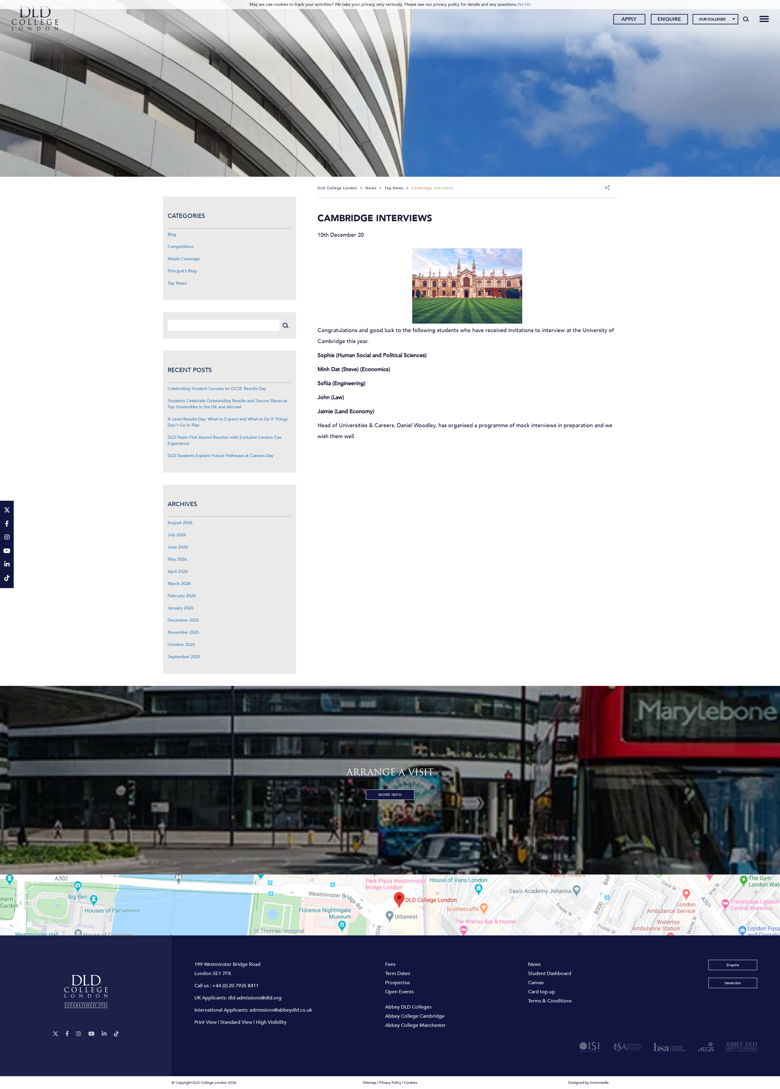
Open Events (399, 991)
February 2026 (182, 596)
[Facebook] (67, 1034)
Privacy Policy (390, 1082)
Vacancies (733, 983)
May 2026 (177, 559)
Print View (205, 1022)
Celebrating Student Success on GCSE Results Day (217, 389)
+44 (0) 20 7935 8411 (235, 985)
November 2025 (183, 632)
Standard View (236, 1022)
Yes (520, 4)
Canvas (536, 982)
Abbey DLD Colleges (408, 1007)
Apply (629, 19)
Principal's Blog (182, 271)
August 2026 (180, 523)
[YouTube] (91, 1034)
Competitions (180, 247)
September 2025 (184, 657)
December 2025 (183, 620)
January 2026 (180, 608)
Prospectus (397, 982)
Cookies (410, 1082)
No (528, 4)
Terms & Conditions (550, 1001)
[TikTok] (116, 1034)
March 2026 (179, 584)
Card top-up (541, 991)
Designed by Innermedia (588, 1082)
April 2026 (178, 571)
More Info (390, 794)
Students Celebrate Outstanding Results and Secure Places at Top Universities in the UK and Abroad (227, 404)
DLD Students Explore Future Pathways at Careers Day (220, 456)
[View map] (390, 904)
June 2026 (178, 547)
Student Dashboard (549, 973)
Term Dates (397, 973)
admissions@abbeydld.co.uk (281, 1010)
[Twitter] (55, 1034)
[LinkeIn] (104, 1034)
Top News (177, 283)
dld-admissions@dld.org (255, 998)
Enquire (669, 19)
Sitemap (369, 1082)
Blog (172, 234)
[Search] (746, 18)
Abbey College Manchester (415, 1025)
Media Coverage (184, 259)
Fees (390, 964)
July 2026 (177, 535)
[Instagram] (78, 1034)
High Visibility (271, 1022)
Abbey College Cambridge (415, 1016)
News (534, 964)
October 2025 (181, 644)
